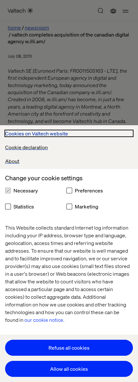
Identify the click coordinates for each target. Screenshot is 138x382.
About (12, 161)
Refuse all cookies (69, 347)
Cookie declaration (26, 147)
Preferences (89, 190)
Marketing (86, 206)
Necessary (25, 190)
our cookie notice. (44, 319)
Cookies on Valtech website (36, 133)
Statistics (23, 206)
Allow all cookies (69, 368)
